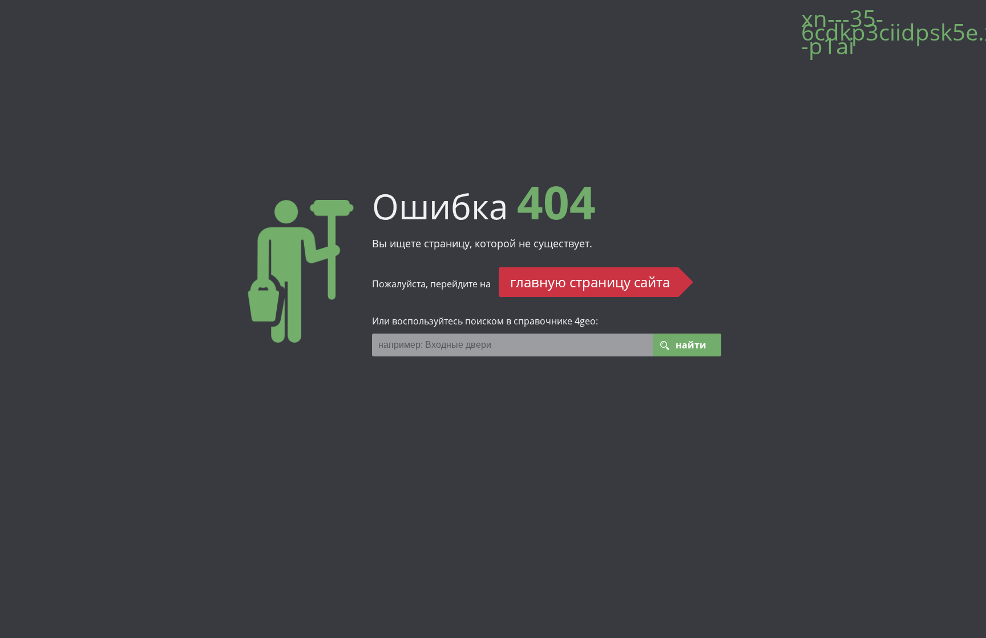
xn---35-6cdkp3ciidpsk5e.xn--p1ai (888, 36)
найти (691, 345)
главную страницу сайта (590, 281)
